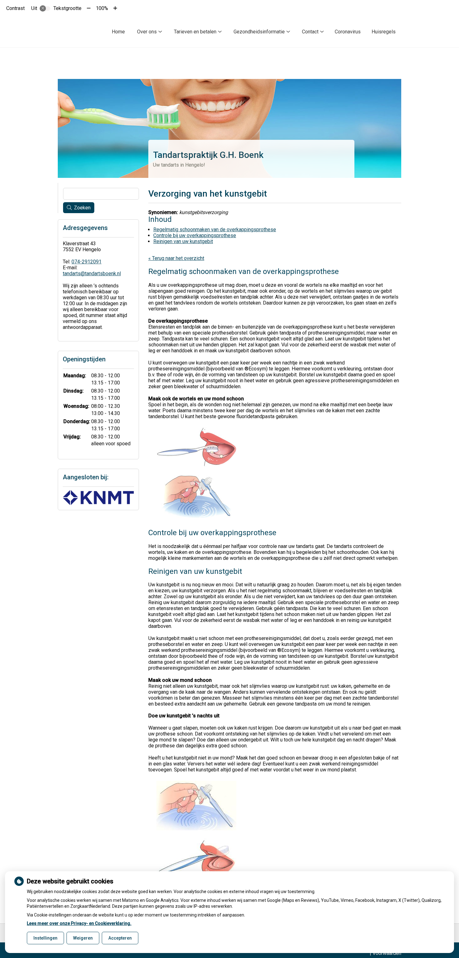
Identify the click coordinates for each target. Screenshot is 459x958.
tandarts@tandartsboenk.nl (92, 273)
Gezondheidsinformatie (259, 32)
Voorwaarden (387, 953)
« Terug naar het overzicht (176, 258)
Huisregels (384, 32)
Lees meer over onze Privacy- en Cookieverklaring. (79, 923)
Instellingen (45, 938)
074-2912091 (86, 262)
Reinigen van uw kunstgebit (183, 241)
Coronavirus (348, 32)
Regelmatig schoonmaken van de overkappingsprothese (214, 229)
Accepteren (120, 938)
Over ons (147, 32)
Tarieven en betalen (195, 32)
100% (102, 8)
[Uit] (45, 8)
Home (118, 32)
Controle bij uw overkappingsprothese (194, 235)
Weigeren (83, 938)
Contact (310, 32)
